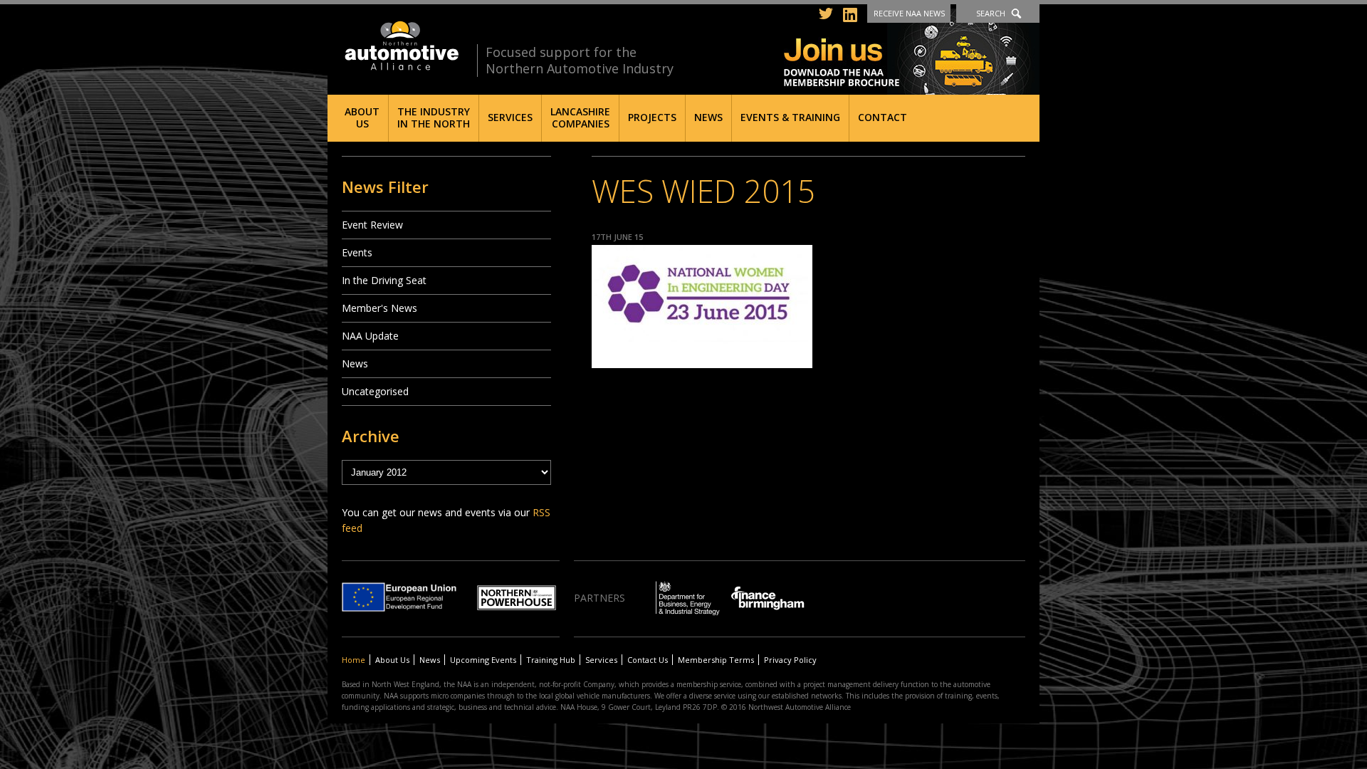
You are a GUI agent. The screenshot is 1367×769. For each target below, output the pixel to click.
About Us (362, 117)
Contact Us (647, 659)
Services (510, 117)
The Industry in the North (433, 117)
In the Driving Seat (384, 280)
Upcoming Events (483, 659)
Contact (882, 117)
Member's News (379, 308)
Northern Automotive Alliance (400, 46)
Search (990, 13)
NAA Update (370, 335)
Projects (652, 117)
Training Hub (550, 659)
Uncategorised (375, 391)
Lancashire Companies (580, 117)
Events (357, 252)
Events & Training (790, 117)
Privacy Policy (790, 659)
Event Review (372, 224)
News (708, 117)
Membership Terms (716, 659)
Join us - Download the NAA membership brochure (911, 51)
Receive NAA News (909, 13)
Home (353, 659)
